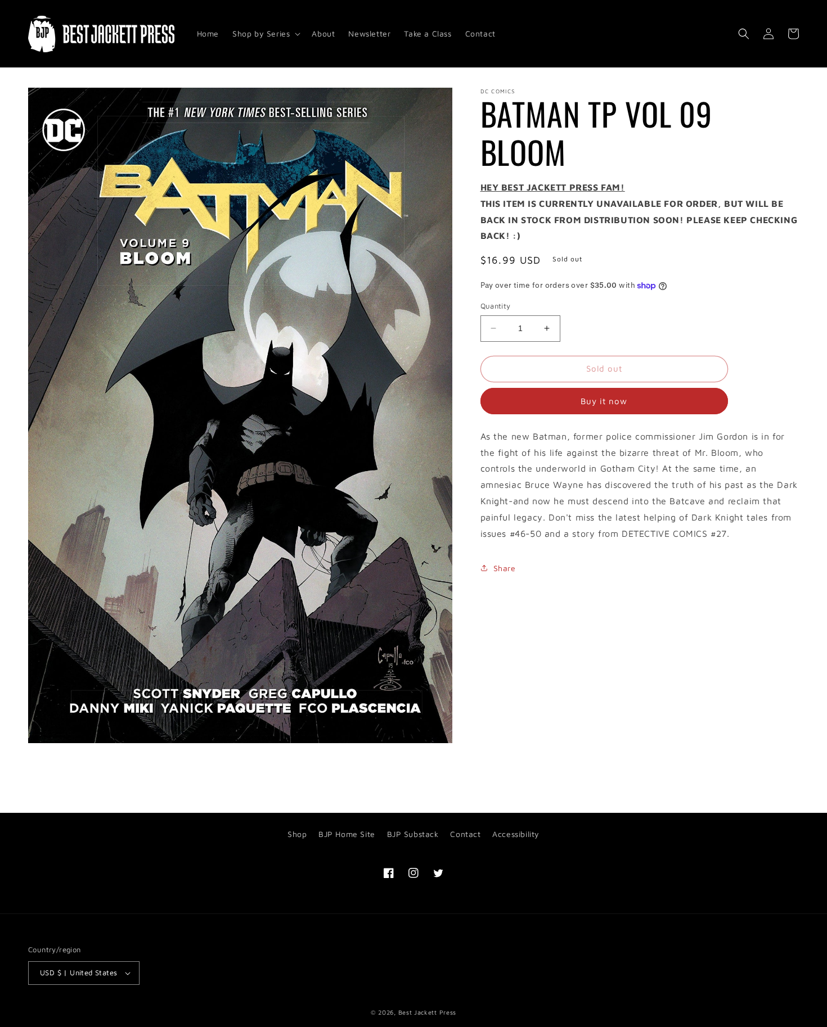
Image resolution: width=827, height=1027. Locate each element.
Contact (465, 834)
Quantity (495, 305)
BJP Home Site (346, 834)
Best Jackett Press (427, 1012)
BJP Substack (413, 834)
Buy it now (604, 401)
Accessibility (516, 834)
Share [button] (504, 568)
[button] (265, 34)
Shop (297, 834)
